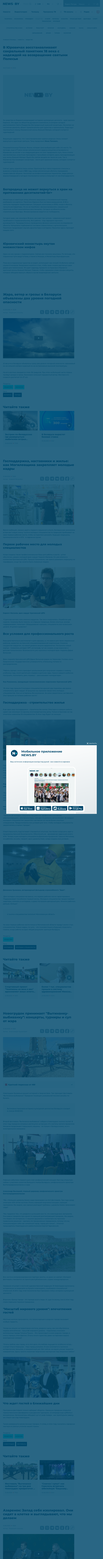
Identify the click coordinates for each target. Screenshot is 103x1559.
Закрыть (93, 743)
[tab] (27, 808)
